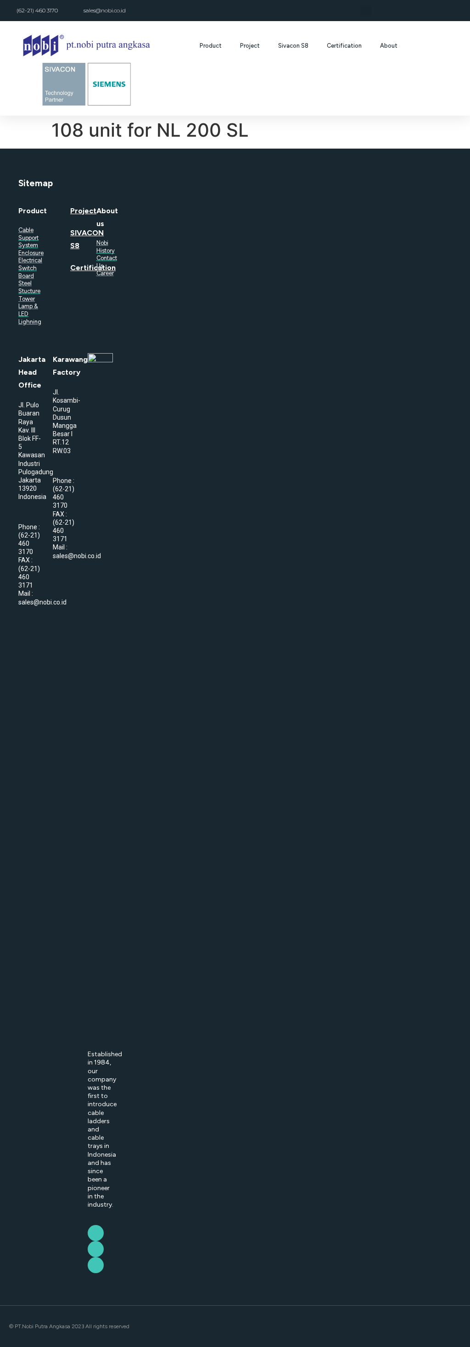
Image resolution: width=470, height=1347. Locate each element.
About (388, 45)
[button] (365, 11)
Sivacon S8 (293, 45)
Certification (344, 45)
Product (211, 45)
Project (250, 45)
